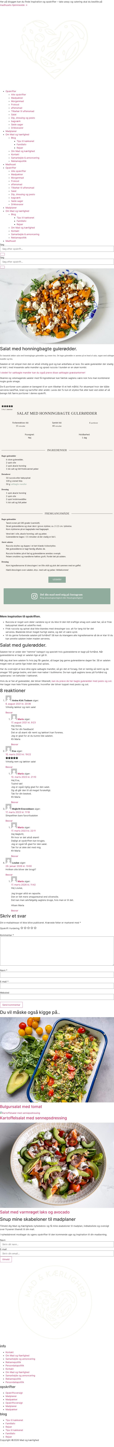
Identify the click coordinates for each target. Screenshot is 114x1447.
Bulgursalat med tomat (21, 1106)
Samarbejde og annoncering (20, 1358)
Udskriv (57, 580)
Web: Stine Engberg (10, 1443)
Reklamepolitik (19, 161)
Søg (2, 244)
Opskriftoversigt (14, 1392)
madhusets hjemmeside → (13, 5)
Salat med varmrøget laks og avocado (35, 1212)
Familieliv (21, 144)
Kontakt (15, 154)
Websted (4, 993)
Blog (13, 137)
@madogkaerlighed (53, 598)
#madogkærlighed (75, 598)
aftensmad (16, 107)
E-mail (4, 981)
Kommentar (7, 935)
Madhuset (11, 164)
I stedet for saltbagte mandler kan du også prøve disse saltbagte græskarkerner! (42, 372)
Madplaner (11, 131)
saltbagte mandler (19, 484)
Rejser (20, 147)
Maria (21, 719)
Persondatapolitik (15, 1365)
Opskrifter (11, 91)
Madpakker (17, 97)
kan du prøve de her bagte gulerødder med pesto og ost (81, 681)
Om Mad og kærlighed (17, 134)
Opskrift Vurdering (9, 928)
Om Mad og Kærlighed (17, 1355)
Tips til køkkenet (25, 141)
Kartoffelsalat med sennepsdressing (33, 1118)
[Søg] (2, 254)
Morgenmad (17, 101)
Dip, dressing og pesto (23, 117)
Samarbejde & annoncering (25, 157)
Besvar (9, 712)
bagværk (16, 121)
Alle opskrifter (18, 94)
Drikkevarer (17, 127)
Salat (13, 114)
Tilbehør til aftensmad (22, 111)
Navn (3, 970)
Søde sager (17, 124)
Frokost (15, 104)
